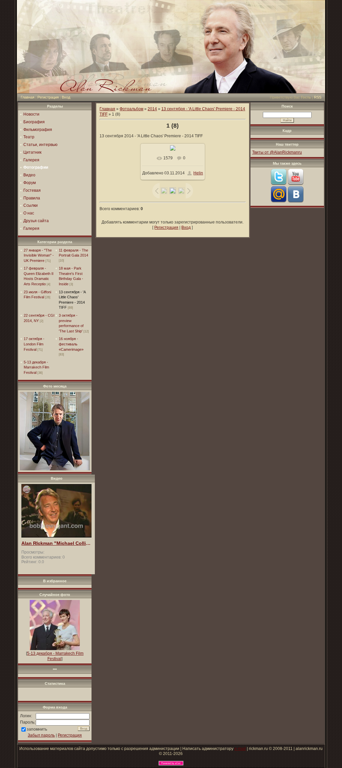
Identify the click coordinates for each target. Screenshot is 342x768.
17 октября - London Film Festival (34, 344)
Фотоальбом (131, 109)
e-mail (240, 748)
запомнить (37, 729)
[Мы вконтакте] (296, 201)
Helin (198, 173)
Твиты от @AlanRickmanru (277, 152)
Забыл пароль (41, 735)
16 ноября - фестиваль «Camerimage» (71, 344)
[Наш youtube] (296, 183)
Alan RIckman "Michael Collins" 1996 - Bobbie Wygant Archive (56, 543)
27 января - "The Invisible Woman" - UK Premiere (39, 255)
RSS (317, 97)
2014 (152, 109)
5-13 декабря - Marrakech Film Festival (36, 367)
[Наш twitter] (279, 183)
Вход (66, 97)
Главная (27, 97)
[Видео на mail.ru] (279, 201)
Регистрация (48, 97)
